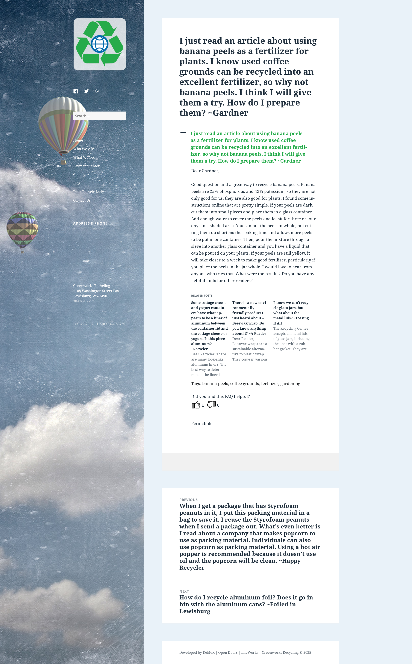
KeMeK (209, 652)
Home (78, 140)
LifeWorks (249, 652)
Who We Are (83, 148)
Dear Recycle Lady (88, 191)
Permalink (201, 423)
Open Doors (228, 652)
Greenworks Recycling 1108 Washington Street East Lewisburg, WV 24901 (96, 290)
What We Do (83, 157)
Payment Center (86, 166)
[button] (250, 147)
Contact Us (81, 200)
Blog (76, 183)
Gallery (79, 174)
